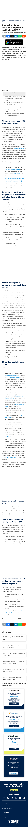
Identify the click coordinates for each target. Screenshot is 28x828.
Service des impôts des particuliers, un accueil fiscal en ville (14, 103)
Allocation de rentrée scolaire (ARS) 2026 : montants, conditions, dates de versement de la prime (14, 637)
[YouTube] (20, 798)
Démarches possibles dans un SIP (13, 106)
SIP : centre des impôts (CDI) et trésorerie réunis (15, 94)
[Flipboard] (24, 798)
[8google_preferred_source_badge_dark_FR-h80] (14, 42)
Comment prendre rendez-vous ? (13, 108)
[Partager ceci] (8, 36)
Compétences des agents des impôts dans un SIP (15, 111)
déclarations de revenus (11, 375)
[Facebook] (4, 798)
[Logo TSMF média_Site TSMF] (14, 822)
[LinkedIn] (12, 798)
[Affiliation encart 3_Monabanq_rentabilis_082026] (14, 744)
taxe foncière (8, 437)
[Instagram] (8, 798)
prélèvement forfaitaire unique (12, 169)
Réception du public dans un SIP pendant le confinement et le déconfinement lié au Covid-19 (15, 98)
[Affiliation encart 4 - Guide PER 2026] (14, 766)
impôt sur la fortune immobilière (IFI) (14, 181)
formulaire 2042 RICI (15, 377)
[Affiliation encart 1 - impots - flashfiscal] (14, 699)
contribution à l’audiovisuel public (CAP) (15, 178)
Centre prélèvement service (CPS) (10, 457)
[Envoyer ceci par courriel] (4, 36)
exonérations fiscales (19, 148)
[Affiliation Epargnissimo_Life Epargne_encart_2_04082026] (14, 721)
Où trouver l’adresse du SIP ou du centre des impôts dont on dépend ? (14, 114)
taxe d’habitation (17, 174)
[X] (16, 798)
